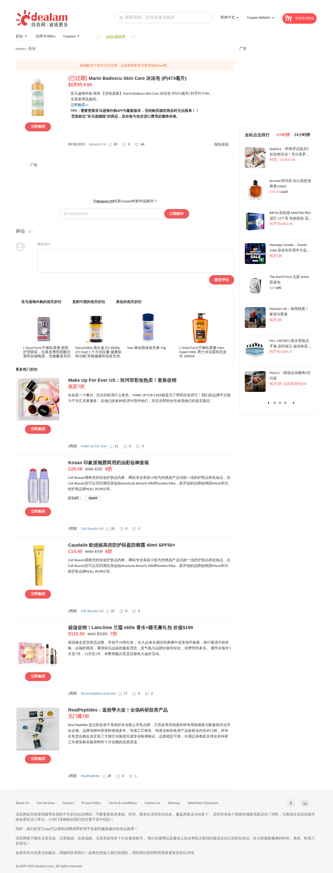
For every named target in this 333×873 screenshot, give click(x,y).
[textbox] (164, 17)
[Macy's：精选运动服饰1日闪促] (255, 391)
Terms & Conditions (123, 803)
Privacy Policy (91, 803)
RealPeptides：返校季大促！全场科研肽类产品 (118, 713)
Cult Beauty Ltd (92, 529)
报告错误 (221, 145)
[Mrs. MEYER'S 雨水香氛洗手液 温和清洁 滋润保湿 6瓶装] (255, 359)
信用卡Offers (45, 36)
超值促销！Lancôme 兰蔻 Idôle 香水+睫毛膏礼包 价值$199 (130, 630)
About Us (22, 803)
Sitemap (174, 803)
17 (125, 694)
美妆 (32, 49)
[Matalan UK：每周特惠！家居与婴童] (255, 327)
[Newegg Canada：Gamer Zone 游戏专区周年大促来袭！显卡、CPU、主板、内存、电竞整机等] (255, 263)
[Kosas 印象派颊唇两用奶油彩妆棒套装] (37, 502)
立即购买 (38, 127)
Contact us (152, 803)
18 (115, 144)
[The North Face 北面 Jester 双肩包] (255, 295)
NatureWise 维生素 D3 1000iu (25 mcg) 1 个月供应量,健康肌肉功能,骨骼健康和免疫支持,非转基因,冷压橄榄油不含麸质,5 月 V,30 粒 (98, 352)
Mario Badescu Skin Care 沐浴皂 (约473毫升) (127, 81)
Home (20, 49)
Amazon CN (97, 144)
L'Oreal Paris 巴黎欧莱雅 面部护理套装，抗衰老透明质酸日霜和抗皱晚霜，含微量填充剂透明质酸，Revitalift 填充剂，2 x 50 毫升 (47, 352)
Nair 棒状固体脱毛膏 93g (146, 348)
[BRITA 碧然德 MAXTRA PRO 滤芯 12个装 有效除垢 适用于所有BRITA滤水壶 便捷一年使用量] (255, 231)
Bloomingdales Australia (98, 694)
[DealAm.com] (42, 18)
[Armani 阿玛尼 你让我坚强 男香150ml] (255, 199)
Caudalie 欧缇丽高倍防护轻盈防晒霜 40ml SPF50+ (122, 548)
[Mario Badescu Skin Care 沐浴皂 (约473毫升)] (37, 117)
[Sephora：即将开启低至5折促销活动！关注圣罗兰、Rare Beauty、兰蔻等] (255, 167)
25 (112, 611)
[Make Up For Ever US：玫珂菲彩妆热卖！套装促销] (37, 420)
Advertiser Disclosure (203, 803)
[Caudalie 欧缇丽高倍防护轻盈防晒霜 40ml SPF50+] (37, 584)
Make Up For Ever (94, 446)
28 (109, 776)
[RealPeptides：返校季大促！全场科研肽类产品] (37, 749)
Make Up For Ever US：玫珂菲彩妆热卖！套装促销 (122, 383)
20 (112, 529)
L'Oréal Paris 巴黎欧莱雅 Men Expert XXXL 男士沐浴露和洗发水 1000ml (203, 352)
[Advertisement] (125, 179)
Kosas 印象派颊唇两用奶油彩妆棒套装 (108, 465)
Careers (68, 803)
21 (116, 446)
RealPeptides (90, 776)
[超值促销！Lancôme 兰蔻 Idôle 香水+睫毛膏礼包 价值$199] (37, 667)
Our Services (46, 803)
